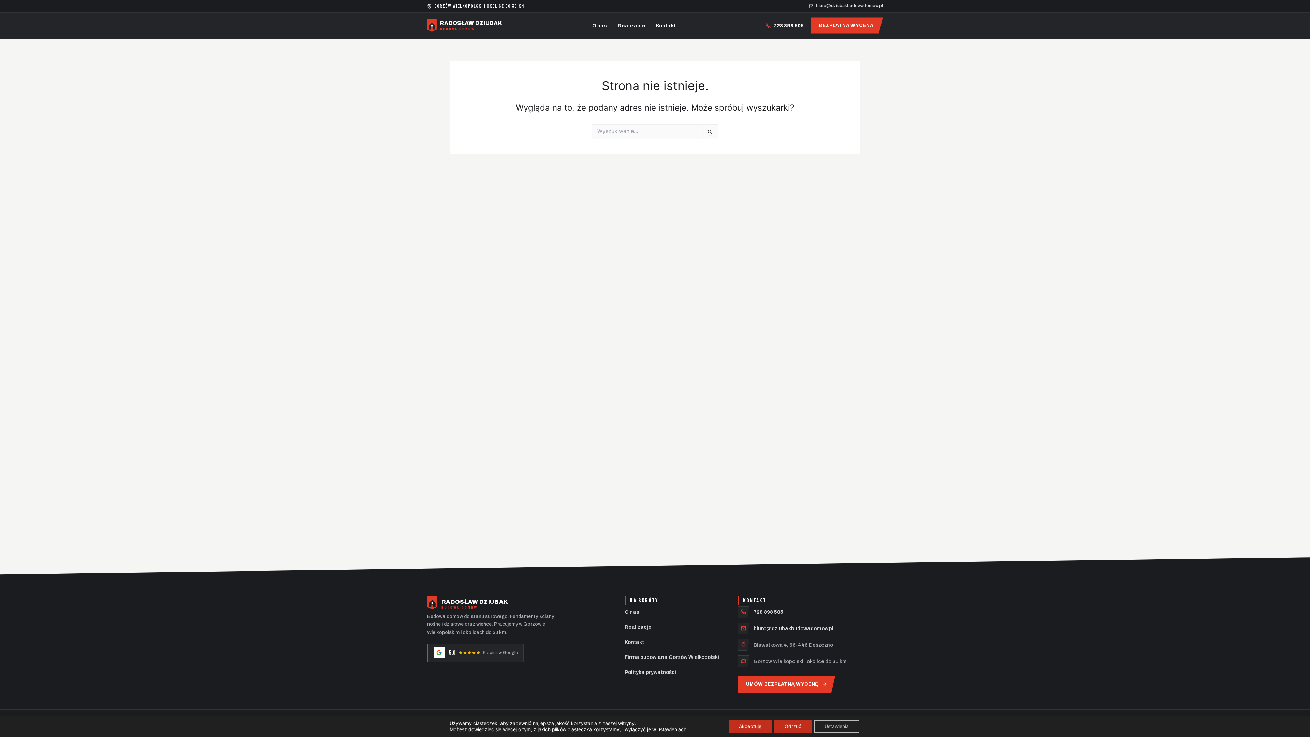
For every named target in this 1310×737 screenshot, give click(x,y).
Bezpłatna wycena (846, 25)
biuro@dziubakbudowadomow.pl (793, 628)
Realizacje (631, 25)
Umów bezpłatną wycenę (782, 684)
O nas (599, 25)
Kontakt (666, 25)
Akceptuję (750, 726)
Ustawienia (837, 726)
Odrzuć (793, 726)
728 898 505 (768, 612)
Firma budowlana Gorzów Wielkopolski (672, 657)
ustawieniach (671, 729)
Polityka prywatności (650, 672)
